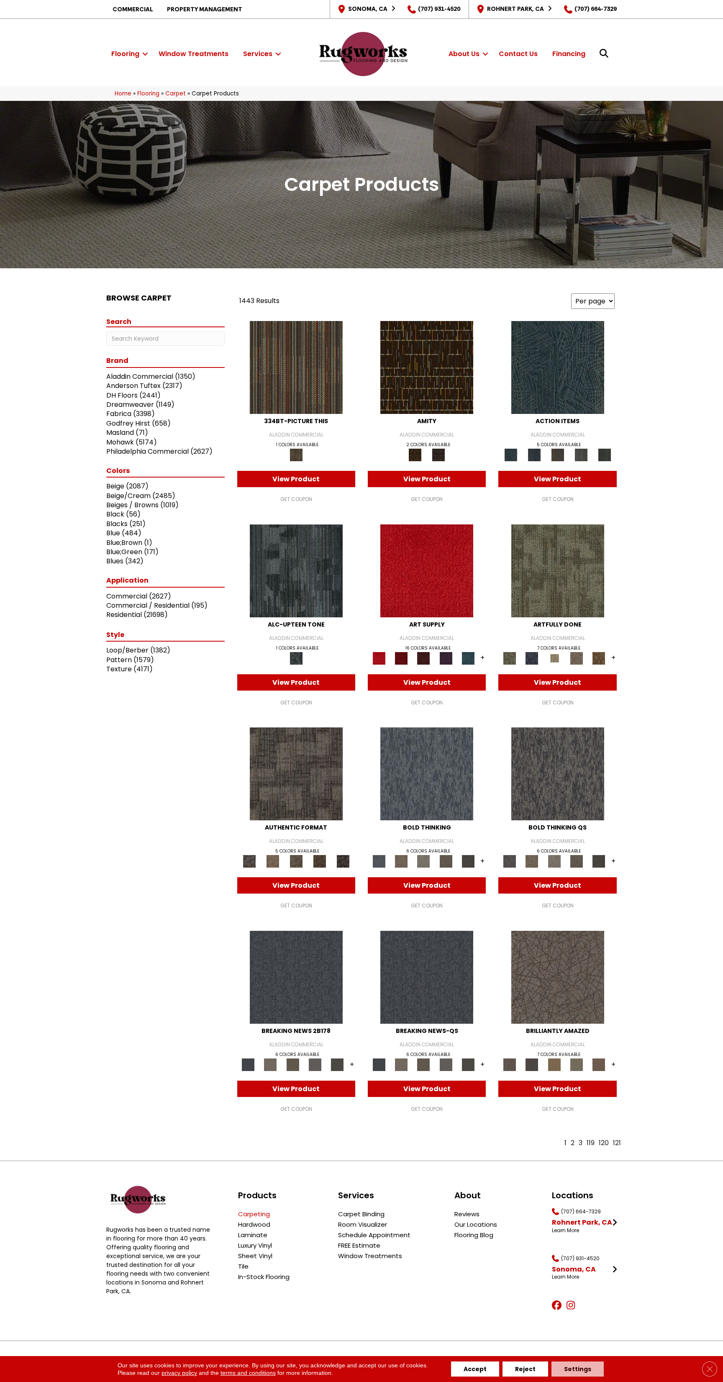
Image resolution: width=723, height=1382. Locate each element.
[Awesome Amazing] (576, 658)
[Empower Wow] (576, 1064)
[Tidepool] (557, 367)
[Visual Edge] (296, 774)
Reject (525, 1369)
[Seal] (468, 861)
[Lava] (423, 861)
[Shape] (426, 774)
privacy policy (179, 1372)
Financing (568, 54)
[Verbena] (446, 658)
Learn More (565, 1230)
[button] (145, 54)
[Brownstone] (557, 455)
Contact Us (518, 54)
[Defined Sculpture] (272, 861)
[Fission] (446, 861)
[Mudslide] (296, 367)
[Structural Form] (343, 861)
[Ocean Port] (534, 455)
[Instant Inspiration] (599, 1064)
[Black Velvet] (438, 455)
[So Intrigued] (557, 977)
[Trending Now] (270, 1064)
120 (604, 1143)
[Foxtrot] (296, 570)
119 (591, 1143)
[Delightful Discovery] (557, 570)
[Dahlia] (401, 658)
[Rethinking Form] (319, 861)
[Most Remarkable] (532, 658)
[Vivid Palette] (599, 658)
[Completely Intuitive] (554, 1064)
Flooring (125, 54)
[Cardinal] (426, 570)
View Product (296, 479)
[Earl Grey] (581, 455)
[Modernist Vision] (554, 658)
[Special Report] (293, 1064)
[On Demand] (337, 1064)
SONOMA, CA (367, 9)
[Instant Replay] (315, 1064)
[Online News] (296, 977)
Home (123, 94)
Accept (475, 1369)
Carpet (175, 94)
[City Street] (604, 455)
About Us (464, 54)
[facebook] (558, 1305)
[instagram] (573, 1305)
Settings (577, 1369)
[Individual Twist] (296, 861)
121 (617, 1143)
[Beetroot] (423, 658)
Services (257, 54)
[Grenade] (401, 861)
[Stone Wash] (468, 658)
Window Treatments (193, 54)
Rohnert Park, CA (515, 9)
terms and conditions (248, 1372)
